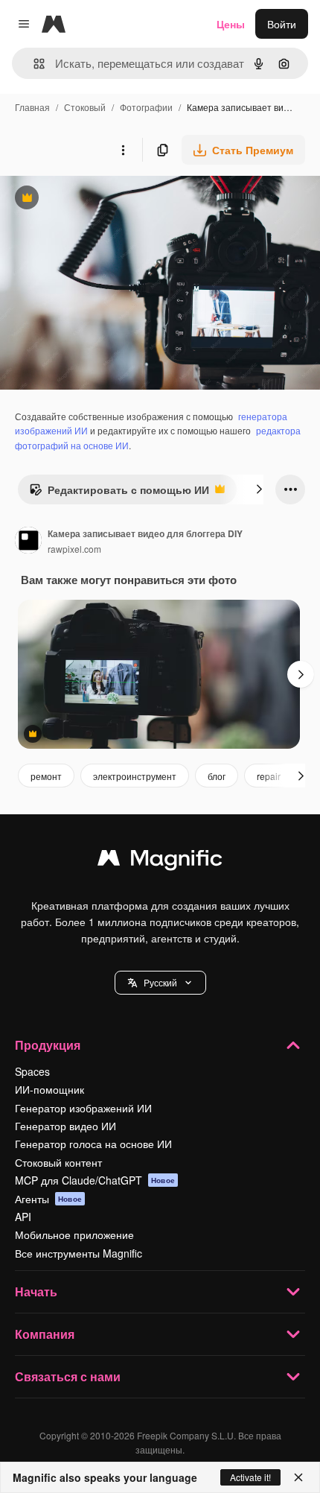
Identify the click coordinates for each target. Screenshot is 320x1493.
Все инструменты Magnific (78, 1253)
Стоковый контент (58, 1162)
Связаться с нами (68, 1376)
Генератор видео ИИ (65, 1125)
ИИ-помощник (49, 1089)
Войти (281, 23)
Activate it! (250, 1477)
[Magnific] (160, 861)
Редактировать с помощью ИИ (119, 493)
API (23, 1216)
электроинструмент (134, 776)
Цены (231, 23)
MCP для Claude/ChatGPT (95, 1180)
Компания (44, 1334)
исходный (99, 199)
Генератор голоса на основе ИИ (93, 1143)
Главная (32, 107)
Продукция (47, 1044)
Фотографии (146, 107)
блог (216, 776)
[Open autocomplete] (33, 63)
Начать (36, 1291)
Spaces (32, 1071)
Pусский (160, 982)
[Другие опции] (123, 150)
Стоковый (85, 107)
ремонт (46, 776)
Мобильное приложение (74, 1234)
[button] (160, 983)
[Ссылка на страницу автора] (28, 542)
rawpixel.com (74, 548)
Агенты (48, 1198)
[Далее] (259, 489)
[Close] (298, 1477)
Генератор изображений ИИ (83, 1107)
